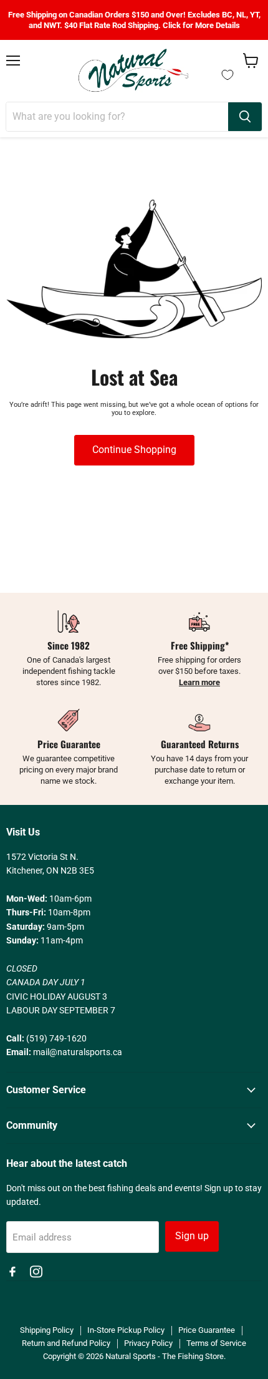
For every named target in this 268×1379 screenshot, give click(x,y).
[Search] (245, 116)
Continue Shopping (134, 450)
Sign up (192, 1236)
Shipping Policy (47, 1330)
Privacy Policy (148, 1343)
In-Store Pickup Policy (126, 1330)
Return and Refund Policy (66, 1343)
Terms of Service (216, 1343)
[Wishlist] (227, 74)
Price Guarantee (206, 1330)
